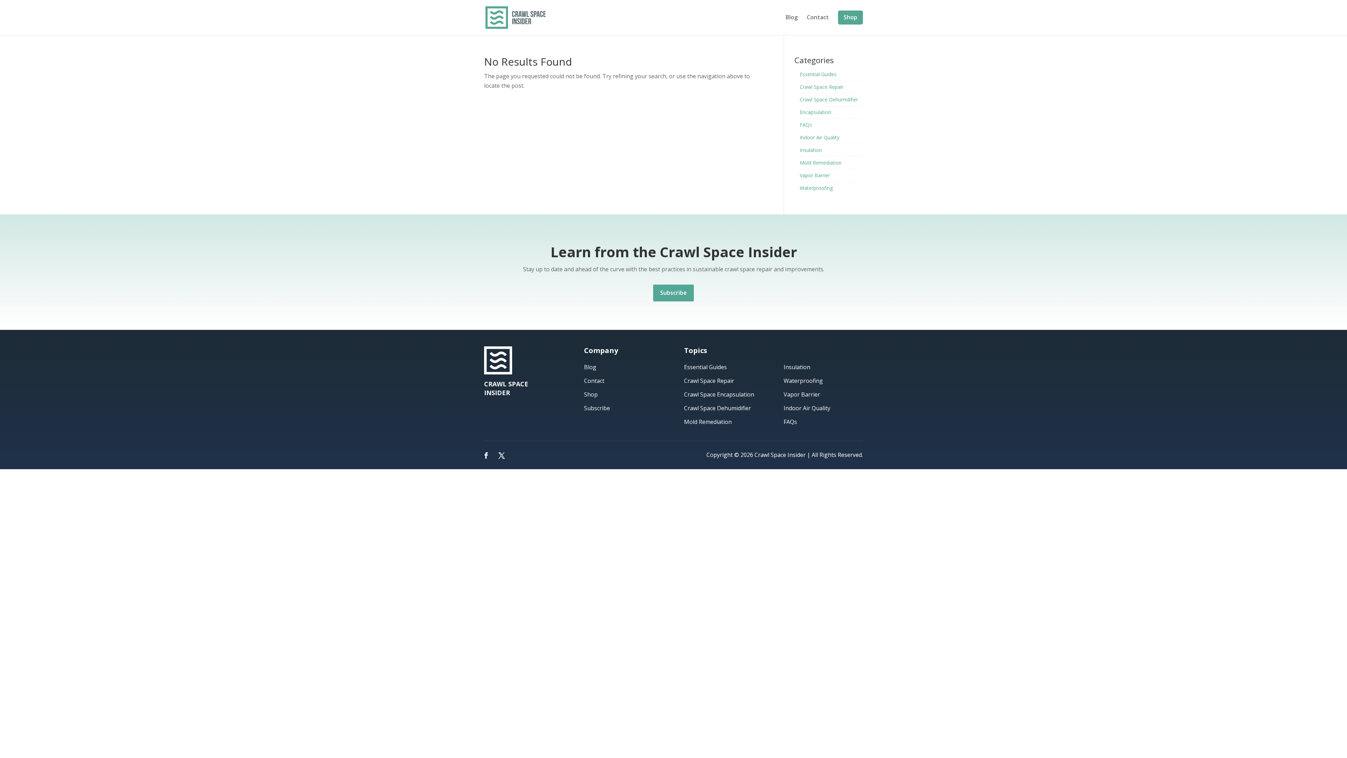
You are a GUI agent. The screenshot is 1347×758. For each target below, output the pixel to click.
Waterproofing (816, 188)
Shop (850, 17)
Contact (818, 18)
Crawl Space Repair (821, 87)
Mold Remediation (821, 162)
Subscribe (673, 293)
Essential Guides (818, 74)
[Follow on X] (501, 455)
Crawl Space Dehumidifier (829, 99)
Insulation (811, 150)
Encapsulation (815, 112)
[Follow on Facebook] (486, 455)
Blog (792, 18)
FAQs (806, 124)
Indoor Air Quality (819, 137)
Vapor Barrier (815, 175)
